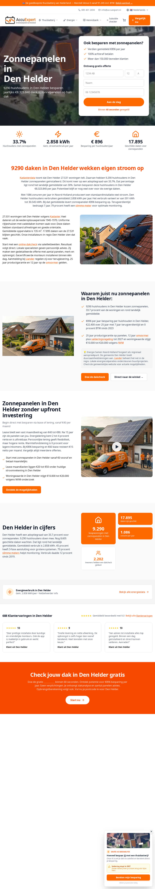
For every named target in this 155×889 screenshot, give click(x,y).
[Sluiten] (151, 831)
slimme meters (11, 553)
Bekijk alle (139, 615)
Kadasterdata (27, 177)
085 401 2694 (88, 9)
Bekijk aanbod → (124, 3)
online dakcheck (28, 244)
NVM (121, 342)
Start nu (75, 700)
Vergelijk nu (140, 20)
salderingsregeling (102, 339)
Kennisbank (92, 20)
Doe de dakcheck (95, 377)
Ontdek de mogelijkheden (21, 489)
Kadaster (55, 216)
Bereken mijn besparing (128, 877)
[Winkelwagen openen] (124, 20)
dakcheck (49, 682)
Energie (71, 20)
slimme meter (83, 205)
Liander (30, 259)
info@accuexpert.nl (111, 9)
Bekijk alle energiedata (132, 592)
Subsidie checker (113, 20)
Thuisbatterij (48, 20)
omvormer (52, 262)
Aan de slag (114, 102)
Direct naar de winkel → (128, 377)
